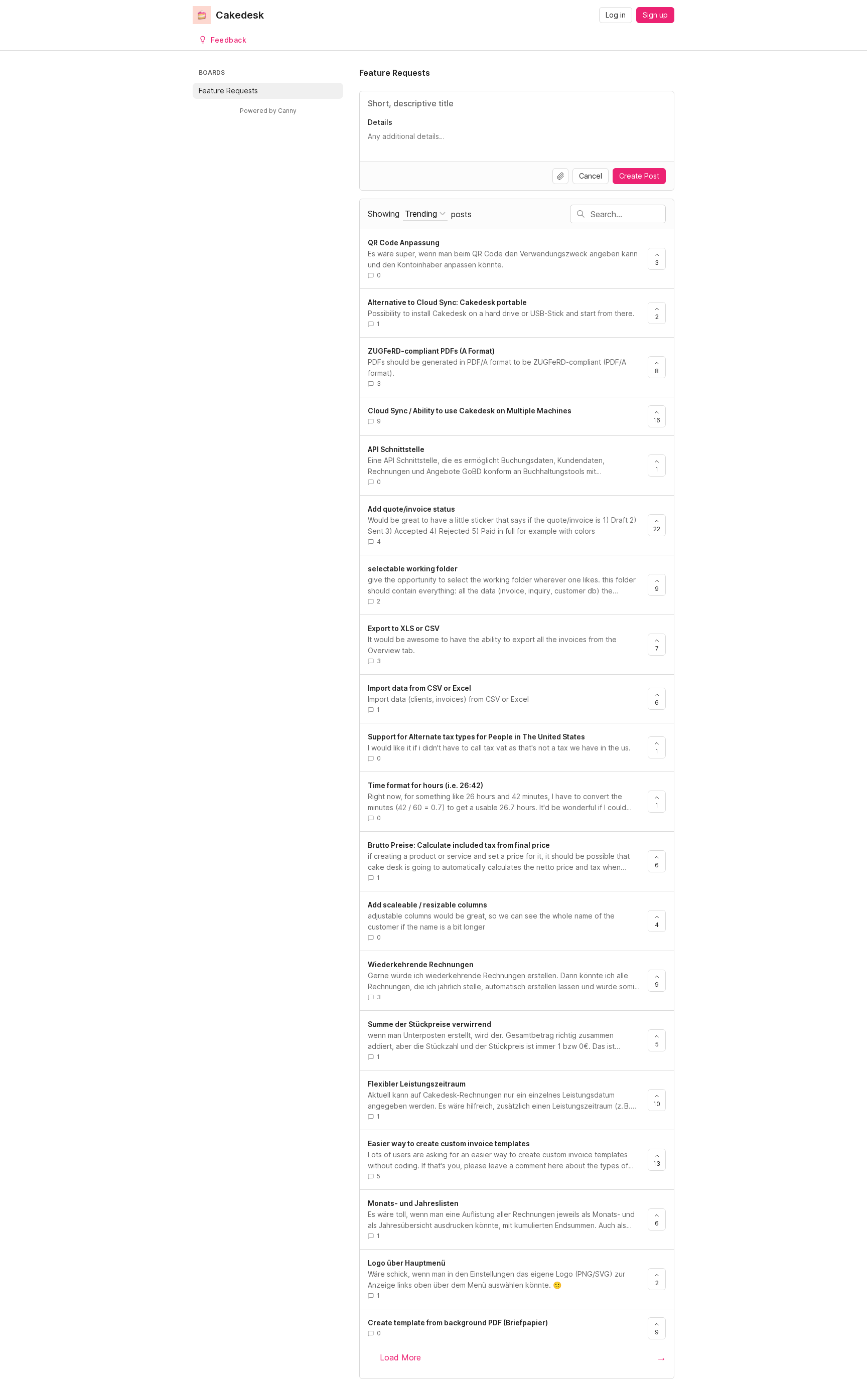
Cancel (590, 176)
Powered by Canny (268, 110)
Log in (616, 15)
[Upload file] (560, 176)
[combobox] (425, 214)
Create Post (639, 176)
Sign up (655, 15)
